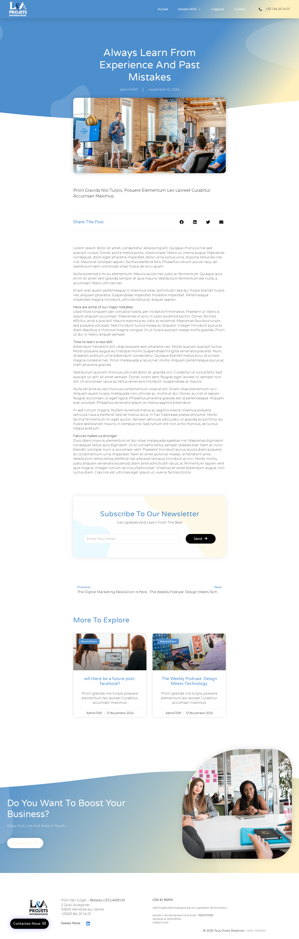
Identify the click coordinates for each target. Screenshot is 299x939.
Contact (239, 9)
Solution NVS (187, 9)
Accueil (163, 9)
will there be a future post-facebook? (110, 681)
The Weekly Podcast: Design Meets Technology (189, 681)
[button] (181, 222)
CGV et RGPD (163, 900)
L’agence (217, 9)
